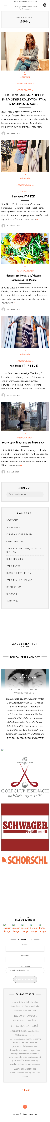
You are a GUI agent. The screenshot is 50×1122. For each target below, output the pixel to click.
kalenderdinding (26, 1050)
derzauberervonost (22, 1020)
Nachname (25, 955)
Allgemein (25, 77)
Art (23, 1006)
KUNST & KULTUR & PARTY (19, 534)
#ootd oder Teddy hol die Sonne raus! (23, 442)
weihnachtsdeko (33, 1065)
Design (35, 1020)
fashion (19, 1034)
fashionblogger (29, 1035)
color (25, 1011)
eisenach (31, 1025)
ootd (24, 1057)
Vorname (25, 945)
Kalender (14, 1050)
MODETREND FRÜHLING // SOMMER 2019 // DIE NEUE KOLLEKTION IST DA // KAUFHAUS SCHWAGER (24, 99)
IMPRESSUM (12, 601)
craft (29, 1011)
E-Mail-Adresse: (25, 966)
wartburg (34, 1061)
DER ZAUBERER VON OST (25, 1)
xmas (25, 1076)
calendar (36, 1006)
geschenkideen (31, 1042)
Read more (37, 126)
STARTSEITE (12, 520)
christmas (18, 1011)
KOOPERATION (25, 90)
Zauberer (14, 472)
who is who (36, 1073)
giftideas (29, 1047)
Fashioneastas (15, 1039)
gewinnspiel (19, 1046)
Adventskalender (28, 1002)
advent (15, 1002)
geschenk (26, 1039)
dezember (15, 1026)
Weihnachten (18, 1064)
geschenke (36, 1039)
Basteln (28, 1006)
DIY (21, 1026)
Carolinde (15, 133)
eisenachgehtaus (33, 1031)
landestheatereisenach (27, 1054)
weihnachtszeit (16, 1073)
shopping (30, 1057)
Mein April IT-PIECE (23, 196)
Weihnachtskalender (25, 1068)
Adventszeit (16, 1006)
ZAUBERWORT (13, 566)
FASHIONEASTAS (25, 83)
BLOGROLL (11, 594)
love (37, 1053)
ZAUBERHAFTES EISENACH (19, 580)
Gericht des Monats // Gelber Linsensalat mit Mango (24, 277)
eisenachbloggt (18, 1031)
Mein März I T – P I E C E (24, 365)
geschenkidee (18, 1042)
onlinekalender (16, 1057)
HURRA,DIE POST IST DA (18, 573)
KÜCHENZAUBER (25, 270)
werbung (27, 1072)
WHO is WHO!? (13, 527)
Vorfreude (26, 1060)
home (36, 1047)
